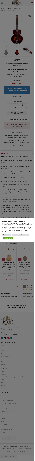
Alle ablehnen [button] (24, 234)
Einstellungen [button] (6, 234)
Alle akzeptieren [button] (8, 238)
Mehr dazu (16, 234)
